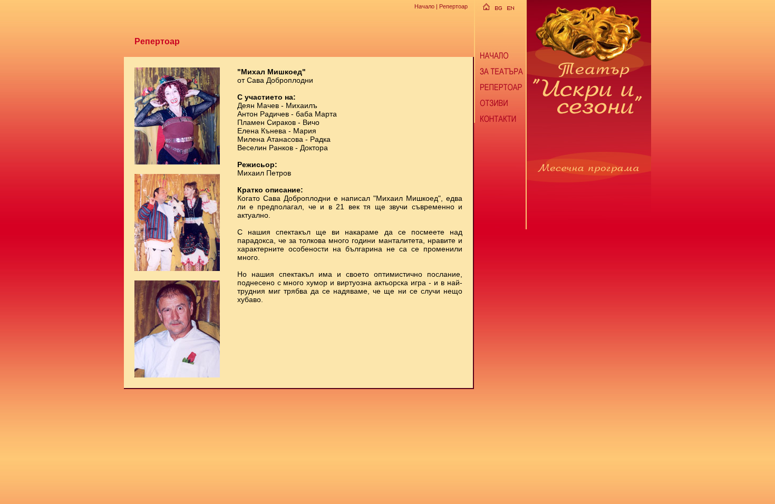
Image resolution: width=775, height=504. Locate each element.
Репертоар (453, 6)
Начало (424, 6)
